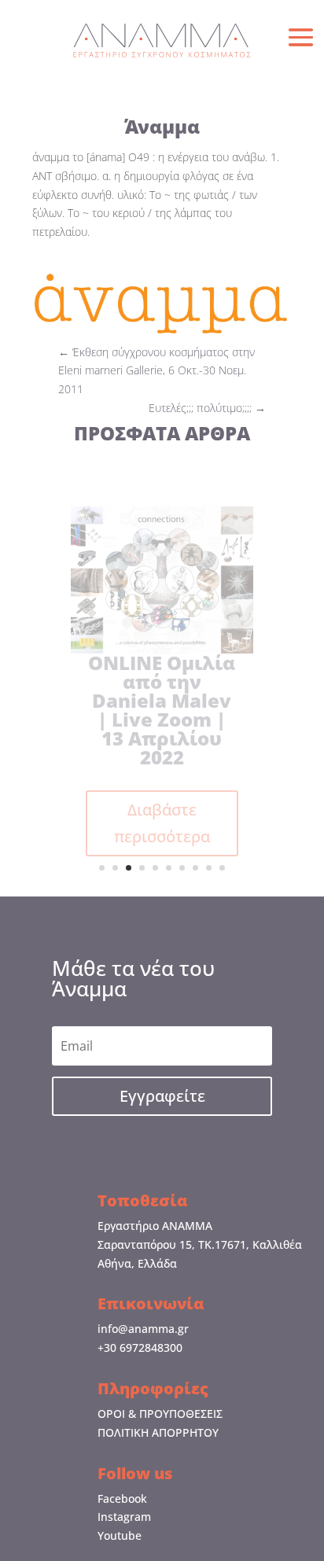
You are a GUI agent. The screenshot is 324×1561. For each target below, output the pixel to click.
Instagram (124, 1516)
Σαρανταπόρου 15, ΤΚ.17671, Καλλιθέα (200, 1244)
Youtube (120, 1535)
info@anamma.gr (143, 1328)
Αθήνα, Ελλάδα (137, 1263)
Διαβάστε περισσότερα (162, 823)
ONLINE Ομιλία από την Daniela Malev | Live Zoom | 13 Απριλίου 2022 (161, 710)
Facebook (122, 1498)
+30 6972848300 (140, 1347)
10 (222, 868)
